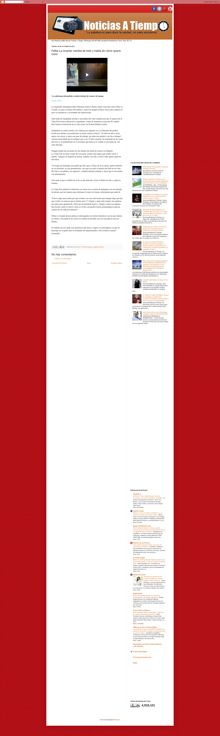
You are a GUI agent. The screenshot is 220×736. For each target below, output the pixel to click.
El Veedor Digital (139, 558)
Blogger (117, 720)
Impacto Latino (138, 511)
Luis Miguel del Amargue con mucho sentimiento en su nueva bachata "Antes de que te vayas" (155, 196)
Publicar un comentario (63, 259)
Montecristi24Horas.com (142, 526)
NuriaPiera (137, 494)
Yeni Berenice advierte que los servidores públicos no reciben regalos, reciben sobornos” (153, 578)
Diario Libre (56, 101)
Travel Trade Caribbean (141, 610)
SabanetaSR (137, 593)
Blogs (135, 663)
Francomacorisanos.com (142, 657)
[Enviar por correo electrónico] (53, 247)
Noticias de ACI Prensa (141, 543)
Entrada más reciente (59, 263)
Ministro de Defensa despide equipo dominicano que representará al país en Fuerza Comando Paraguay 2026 (149, 561)
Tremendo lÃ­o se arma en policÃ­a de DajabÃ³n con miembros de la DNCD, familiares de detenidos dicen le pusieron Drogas (149, 631)
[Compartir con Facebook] (61, 247)
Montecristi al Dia (139, 575)
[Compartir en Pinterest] (63, 247)
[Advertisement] (149, 84)
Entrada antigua (116, 263)
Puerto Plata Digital (140, 652)
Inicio (89, 263)
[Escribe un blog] (56, 247)
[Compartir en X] (58, 247)
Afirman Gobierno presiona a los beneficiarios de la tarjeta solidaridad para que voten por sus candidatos (155, 181)
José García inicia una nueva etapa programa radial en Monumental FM (155, 313)
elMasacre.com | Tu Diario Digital (145, 627)
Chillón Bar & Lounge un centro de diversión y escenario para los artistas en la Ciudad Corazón (155, 228)
